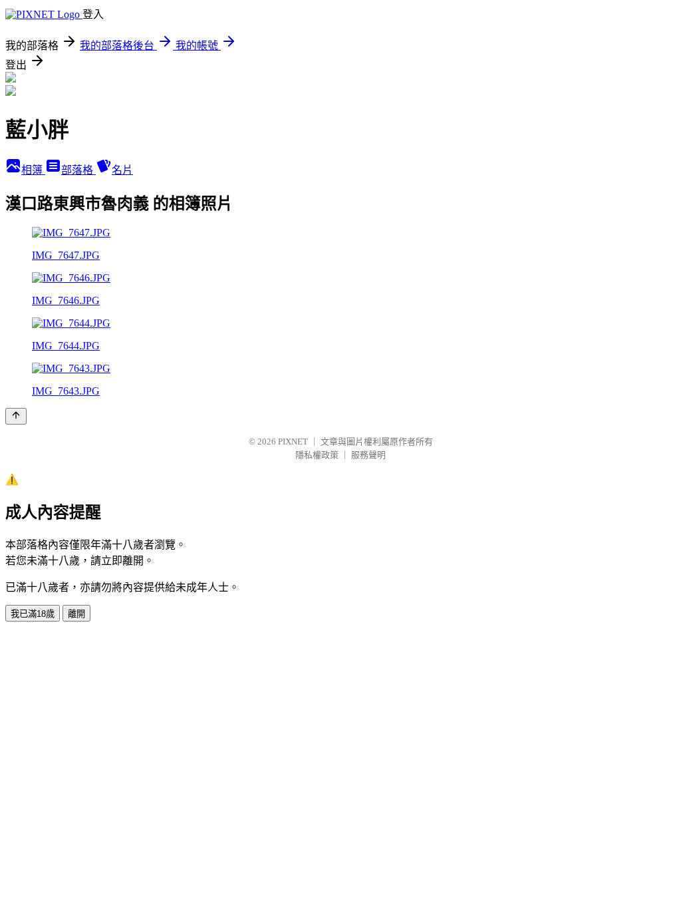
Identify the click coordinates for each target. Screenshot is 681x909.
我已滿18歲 (33, 614)
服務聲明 (368, 455)
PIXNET (293, 442)
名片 (122, 170)
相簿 (33, 170)
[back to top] (16, 416)
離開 (76, 614)
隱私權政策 (317, 455)
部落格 (78, 170)
